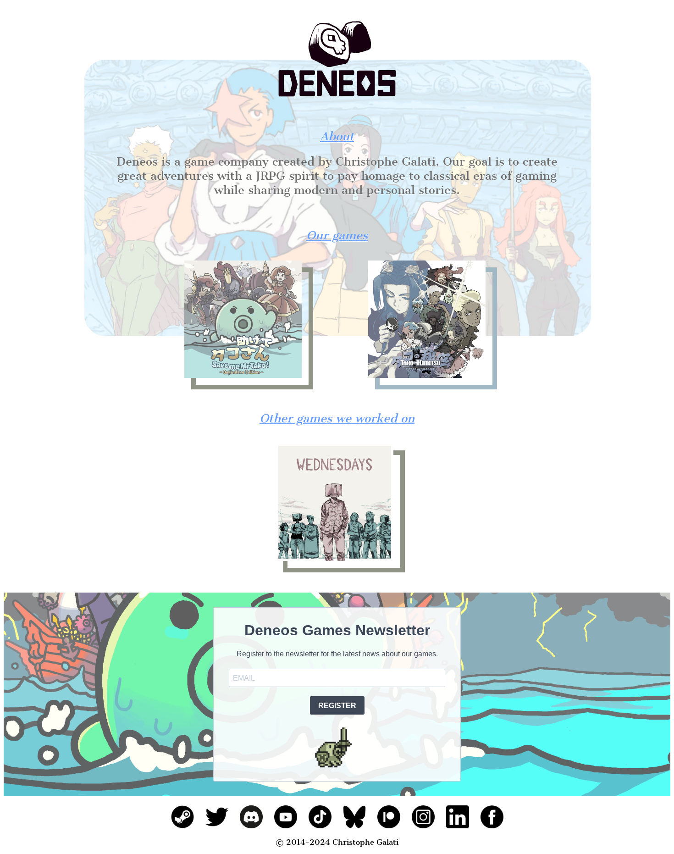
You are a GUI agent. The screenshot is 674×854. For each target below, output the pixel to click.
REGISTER (337, 706)
